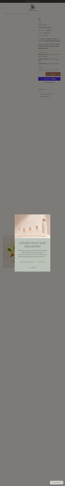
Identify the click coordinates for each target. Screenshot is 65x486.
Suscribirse (41, 262)
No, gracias (32, 267)
